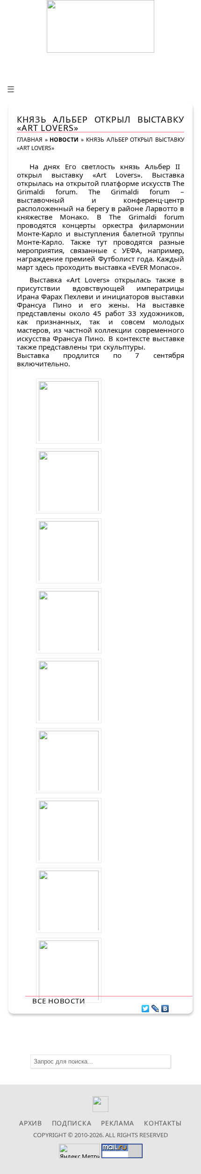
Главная (30, 140)
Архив (30, 1123)
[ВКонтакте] (165, 1006)
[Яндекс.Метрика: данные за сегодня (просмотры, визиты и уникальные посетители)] (79, 1151)
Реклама (117, 1123)
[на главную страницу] (100, 26)
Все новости (58, 1000)
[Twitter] (146, 1006)
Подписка (72, 1123)
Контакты (163, 1123)
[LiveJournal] (155, 1006)
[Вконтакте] (101, 1109)
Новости (64, 140)
